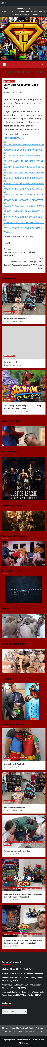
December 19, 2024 (17, 321)
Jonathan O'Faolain (11, 411)
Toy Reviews (16, 888)
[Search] (42, 64)
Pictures (42, 11)
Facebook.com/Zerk (14, 137)
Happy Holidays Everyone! (15, 318)
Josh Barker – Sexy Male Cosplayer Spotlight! (19, 252)
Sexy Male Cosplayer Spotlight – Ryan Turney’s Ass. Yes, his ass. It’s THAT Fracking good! (24, 263)
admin (8, 92)
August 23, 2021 (24, 411)
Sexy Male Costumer (35, 842)
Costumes (14, 758)
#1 (9, 243)
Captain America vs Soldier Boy (17, 851)
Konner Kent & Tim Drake (14, 764)
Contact (34, 15)
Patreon (34, 11)
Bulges (6, 758)
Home (4, 11)
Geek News (24, 15)
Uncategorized (9, 81)
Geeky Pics (23, 758)
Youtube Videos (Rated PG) (32, 888)
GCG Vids (15, 15)
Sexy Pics (7, 845)
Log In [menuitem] (3, 3)
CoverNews (36, 1039)
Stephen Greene (9, 973)
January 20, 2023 (16, 365)
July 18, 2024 (15, 946)
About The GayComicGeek (18, 11)
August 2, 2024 (16, 854)
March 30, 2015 (18, 92)
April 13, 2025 (15, 767)
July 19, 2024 (15, 900)
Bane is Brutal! (10, 362)
